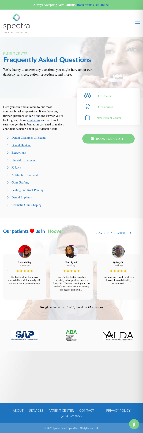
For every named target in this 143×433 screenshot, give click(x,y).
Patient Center (61, 410)
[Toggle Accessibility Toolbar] (134, 424)
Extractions (19, 152)
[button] (7, 271)
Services (36, 410)
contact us (33, 120)
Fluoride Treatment (24, 160)
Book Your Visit (109, 138)
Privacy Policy (118, 410)
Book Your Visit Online (93, 4)
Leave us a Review (110, 233)
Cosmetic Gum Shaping (27, 205)
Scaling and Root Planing (28, 190)
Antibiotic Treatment (25, 175)
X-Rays (16, 167)
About (18, 410)
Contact (86, 410)
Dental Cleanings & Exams (29, 137)
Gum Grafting (20, 182)
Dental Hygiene (21, 145)
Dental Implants (22, 197)
